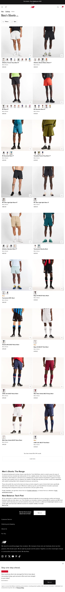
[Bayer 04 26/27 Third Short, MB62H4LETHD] (35, 342)
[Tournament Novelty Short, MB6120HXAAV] (38, 246)
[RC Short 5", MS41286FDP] (14, 107)
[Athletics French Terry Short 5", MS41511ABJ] (26, 60)
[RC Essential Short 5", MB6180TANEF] (46, 107)
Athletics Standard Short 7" (9, 249)
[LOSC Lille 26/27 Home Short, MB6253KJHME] (3, 391)
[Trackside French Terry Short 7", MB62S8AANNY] (42, 153)
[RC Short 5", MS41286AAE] (18, 107)
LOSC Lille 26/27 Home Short (10, 393)
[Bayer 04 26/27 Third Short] (61, 337)
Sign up (40, 513)
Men (2, 11)
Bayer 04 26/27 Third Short (41, 347)
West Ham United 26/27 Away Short (43, 393)
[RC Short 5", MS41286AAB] (29, 107)
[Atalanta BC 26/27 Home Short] (30, 337)
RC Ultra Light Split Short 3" (41, 202)
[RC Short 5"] (30, 102)
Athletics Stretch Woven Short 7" (43, 62)
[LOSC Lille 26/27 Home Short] (30, 386)
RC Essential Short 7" (8, 156)
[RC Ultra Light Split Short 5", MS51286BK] (3, 200)
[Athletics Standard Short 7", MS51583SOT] (14, 246)
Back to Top (5, 505)
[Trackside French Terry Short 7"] (61, 148)
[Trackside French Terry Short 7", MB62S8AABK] (35, 153)
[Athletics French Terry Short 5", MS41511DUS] (14, 60)
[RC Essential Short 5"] (61, 102)
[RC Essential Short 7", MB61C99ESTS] (11, 153)
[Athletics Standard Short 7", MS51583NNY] (11, 246)
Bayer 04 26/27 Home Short (41, 295)
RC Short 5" (5, 109)
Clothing (7, 11)
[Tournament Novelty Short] (61, 242)
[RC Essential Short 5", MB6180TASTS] (42, 107)
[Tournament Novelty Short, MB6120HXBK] (35, 246)
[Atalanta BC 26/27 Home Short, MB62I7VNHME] (3, 342)
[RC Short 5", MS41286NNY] (11, 107)
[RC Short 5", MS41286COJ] (26, 107)
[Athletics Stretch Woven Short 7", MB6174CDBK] (42, 60)
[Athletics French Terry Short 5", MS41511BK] (7, 60)
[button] (5, 7)
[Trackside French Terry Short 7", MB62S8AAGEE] (38, 153)
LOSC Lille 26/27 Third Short (41, 442)
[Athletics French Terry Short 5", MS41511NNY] (11, 60)
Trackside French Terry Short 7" (42, 156)
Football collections (32, 490)
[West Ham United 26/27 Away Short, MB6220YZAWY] (35, 391)
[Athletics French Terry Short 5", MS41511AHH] (3, 60)
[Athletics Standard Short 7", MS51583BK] (3, 246)
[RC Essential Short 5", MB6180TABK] (35, 107)
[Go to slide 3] (33, 3)
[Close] (63, 563)
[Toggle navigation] (2, 7)
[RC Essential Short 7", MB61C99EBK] (3, 153)
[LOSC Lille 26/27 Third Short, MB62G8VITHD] (35, 438)
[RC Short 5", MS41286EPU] (22, 107)
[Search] (58, 7)
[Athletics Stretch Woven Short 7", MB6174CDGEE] (46, 60)
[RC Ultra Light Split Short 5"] (30, 195)
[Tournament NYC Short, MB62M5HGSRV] (3, 293)
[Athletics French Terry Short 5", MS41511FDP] (22, 60)
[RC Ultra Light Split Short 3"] (61, 195)
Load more (32, 459)
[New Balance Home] (32, 7)
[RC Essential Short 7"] (30, 148)
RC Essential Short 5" (39, 109)
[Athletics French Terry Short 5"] (30, 55)
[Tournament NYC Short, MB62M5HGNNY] (7, 293)
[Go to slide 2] (32, 3)
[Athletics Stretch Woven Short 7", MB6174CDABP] (38, 60)
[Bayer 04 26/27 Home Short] (61, 288)
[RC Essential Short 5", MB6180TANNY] (38, 107)
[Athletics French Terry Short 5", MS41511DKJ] (18, 60)
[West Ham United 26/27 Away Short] (61, 386)
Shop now (41, 1)
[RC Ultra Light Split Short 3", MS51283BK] (35, 200)
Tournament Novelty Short (41, 249)
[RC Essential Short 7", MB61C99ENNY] (7, 153)
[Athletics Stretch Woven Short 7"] (61, 55)
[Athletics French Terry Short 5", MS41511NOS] (29, 60)
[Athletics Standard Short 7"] (30, 242)
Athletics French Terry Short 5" (10, 62)
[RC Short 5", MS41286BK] (3, 107)
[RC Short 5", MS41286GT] (7, 107)
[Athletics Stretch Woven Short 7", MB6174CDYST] (35, 60)
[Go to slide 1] (31, 3)
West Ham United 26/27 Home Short (12, 440)
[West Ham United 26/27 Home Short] (30, 433)
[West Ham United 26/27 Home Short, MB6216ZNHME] (3, 438)
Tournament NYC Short (8, 298)
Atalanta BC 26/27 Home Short (10, 344)
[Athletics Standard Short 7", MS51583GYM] (7, 246)
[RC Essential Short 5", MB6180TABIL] (50, 107)
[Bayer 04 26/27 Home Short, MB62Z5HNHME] (35, 293)
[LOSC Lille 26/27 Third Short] (61, 433)
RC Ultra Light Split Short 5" (10, 202)
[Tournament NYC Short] (30, 288)
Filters (6, 21)
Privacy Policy (20, 587)
